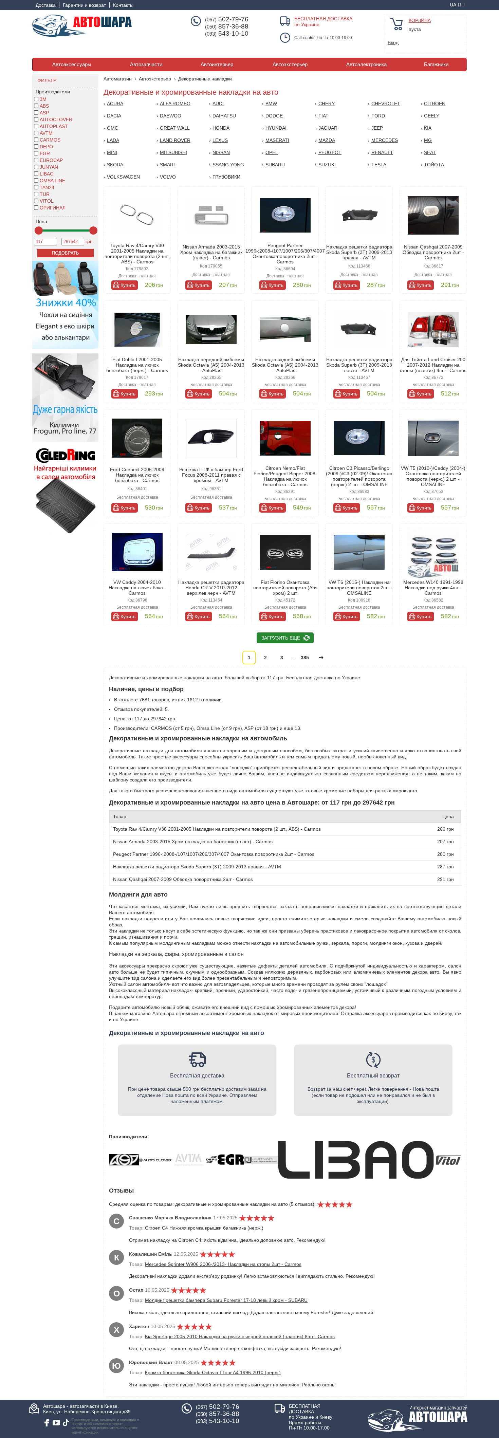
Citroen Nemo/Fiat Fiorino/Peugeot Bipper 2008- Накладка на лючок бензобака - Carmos (285, 476)
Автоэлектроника (366, 64)
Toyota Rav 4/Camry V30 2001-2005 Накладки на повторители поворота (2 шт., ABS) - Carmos (137, 253)
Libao (47, 174)
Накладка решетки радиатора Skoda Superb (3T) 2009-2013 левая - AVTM (359, 365)
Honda (220, 128)
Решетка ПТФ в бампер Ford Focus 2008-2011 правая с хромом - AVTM (211, 475)
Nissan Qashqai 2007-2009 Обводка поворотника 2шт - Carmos (433, 252)
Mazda (326, 140)
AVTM (46, 133)
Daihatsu (224, 115)
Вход (393, 42)
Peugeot (329, 152)
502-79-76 (226, 19)
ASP (44, 112)
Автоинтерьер (217, 64)
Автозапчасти (146, 64)
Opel (271, 152)
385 (305, 657)
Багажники (436, 64)
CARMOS (50, 140)
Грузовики (226, 177)
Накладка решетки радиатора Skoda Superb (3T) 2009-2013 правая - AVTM (359, 252)
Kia (427, 128)
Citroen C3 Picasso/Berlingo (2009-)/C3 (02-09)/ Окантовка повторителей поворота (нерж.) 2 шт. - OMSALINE (359, 476)
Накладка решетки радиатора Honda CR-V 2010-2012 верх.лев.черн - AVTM (211, 587)
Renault (382, 152)
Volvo (168, 177)
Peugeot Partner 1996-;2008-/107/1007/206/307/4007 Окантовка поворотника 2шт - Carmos (285, 253)
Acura (115, 103)
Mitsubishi (173, 152)
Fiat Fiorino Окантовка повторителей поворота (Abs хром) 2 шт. (285, 587)
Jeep (377, 128)
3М (43, 99)
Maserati (277, 140)
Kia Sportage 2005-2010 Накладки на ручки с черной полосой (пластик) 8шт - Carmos (240, 1336)
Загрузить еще (280, 638)
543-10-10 (226, 33)
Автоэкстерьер (290, 64)
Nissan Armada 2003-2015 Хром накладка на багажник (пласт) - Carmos (211, 252)
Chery (326, 103)
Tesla (378, 164)
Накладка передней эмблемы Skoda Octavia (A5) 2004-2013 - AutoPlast (211, 365)
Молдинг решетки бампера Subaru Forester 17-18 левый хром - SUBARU (226, 1300)
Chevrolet (385, 103)
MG (428, 140)
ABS (44, 106)
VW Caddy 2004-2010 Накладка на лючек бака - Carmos (137, 587)
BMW (271, 103)
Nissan (221, 152)
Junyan (49, 167)
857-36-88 (226, 26)
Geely (431, 115)
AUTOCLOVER (56, 119)
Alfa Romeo (175, 103)
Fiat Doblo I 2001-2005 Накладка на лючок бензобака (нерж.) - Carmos (137, 365)
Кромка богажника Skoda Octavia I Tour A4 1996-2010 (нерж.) (213, 1372)
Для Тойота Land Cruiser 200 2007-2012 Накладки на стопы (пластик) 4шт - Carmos (433, 365)
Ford (378, 115)
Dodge (274, 115)
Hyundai (276, 128)
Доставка (46, 5)
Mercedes (384, 140)
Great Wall (175, 128)
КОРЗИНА (420, 20)
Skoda (115, 164)
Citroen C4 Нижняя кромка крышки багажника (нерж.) (204, 1228)
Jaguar (327, 128)
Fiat (323, 115)
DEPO (46, 146)
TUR (45, 194)
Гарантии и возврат (84, 5)
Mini (112, 152)
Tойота (434, 164)
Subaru (275, 164)
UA (453, 4)
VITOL (47, 201)
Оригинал (53, 207)
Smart (168, 164)
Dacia (114, 115)
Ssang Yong (228, 164)
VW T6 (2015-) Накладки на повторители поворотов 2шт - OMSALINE (359, 587)
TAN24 (47, 187)
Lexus (220, 140)
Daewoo (170, 115)
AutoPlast (54, 126)
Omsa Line (52, 180)
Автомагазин (118, 78)
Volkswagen (123, 177)
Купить (128, 285)
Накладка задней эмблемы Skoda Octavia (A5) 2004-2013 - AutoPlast (285, 365)
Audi (218, 103)
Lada (113, 140)
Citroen (434, 103)
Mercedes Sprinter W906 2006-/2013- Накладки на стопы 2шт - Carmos (223, 1264)
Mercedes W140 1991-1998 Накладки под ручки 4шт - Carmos (433, 587)
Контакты (123, 5)
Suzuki (327, 164)
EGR (45, 153)
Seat (430, 152)
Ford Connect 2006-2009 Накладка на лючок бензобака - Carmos (137, 475)
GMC (112, 128)
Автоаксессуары (71, 64)
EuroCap (51, 160)
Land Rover (175, 140)
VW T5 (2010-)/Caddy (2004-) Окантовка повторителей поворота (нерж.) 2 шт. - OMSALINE (433, 476)
